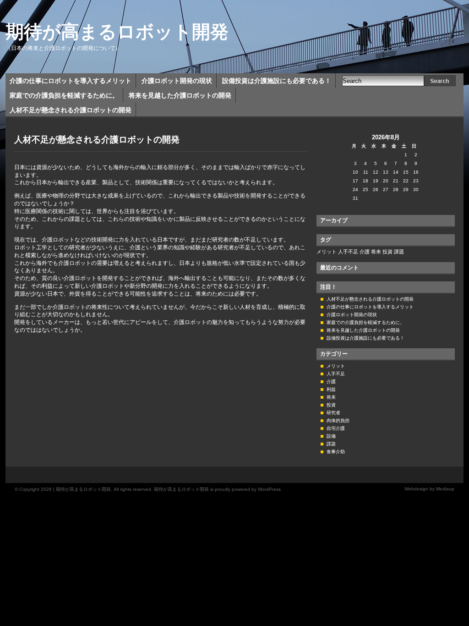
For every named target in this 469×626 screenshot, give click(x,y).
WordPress (269, 489)
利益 (331, 389)
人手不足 (348, 251)
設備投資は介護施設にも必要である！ (276, 80)
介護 (365, 251)
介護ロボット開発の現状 (177, 80)
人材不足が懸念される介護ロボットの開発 (70, 110)
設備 (331, 436)
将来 (376, 251)
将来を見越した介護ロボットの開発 (180, 95)
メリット (326, 251)
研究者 (333, 412)
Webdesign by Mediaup (429, 488)
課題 (399, 251)
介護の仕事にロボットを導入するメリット (70, 80)
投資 (387, 251)
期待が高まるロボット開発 (117, 32)
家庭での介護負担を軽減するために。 (64, 95)
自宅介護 (336, 428)
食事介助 (336, 451)
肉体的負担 (338, 420)
